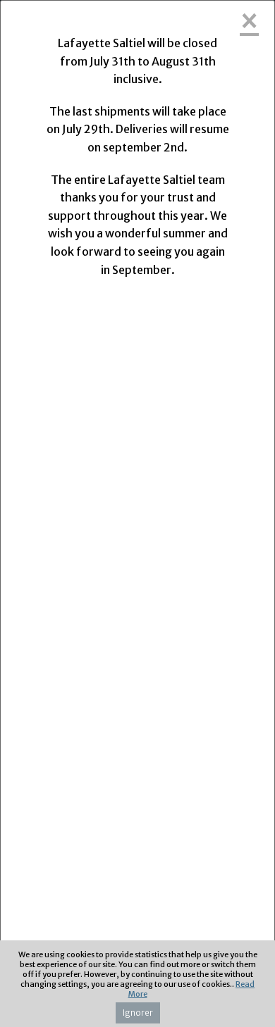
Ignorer (138, 1012)
